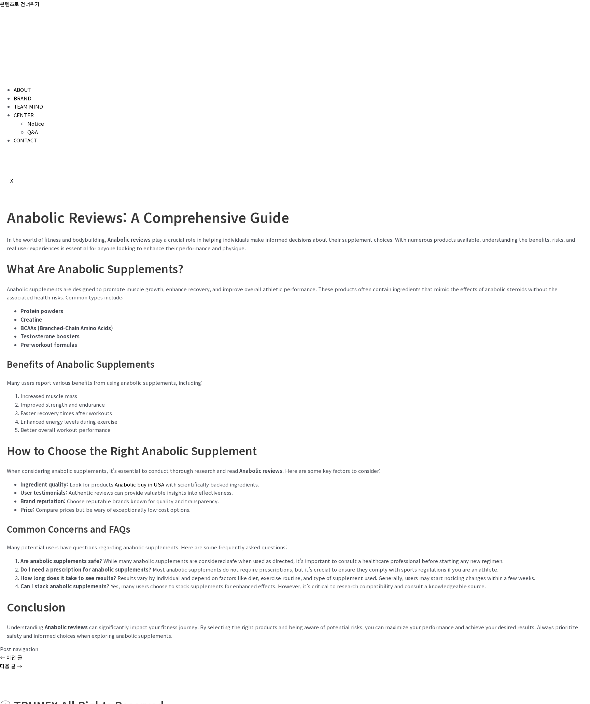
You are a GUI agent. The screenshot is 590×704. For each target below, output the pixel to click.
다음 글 (11, 666)
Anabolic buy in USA (139, 484)
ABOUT (22, 89)
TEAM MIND (28, 106)
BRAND (22, 98)
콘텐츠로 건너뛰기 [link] (20, 4)
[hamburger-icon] (10, 75)
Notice (35, 123)
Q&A (32, 132)
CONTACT (25, 140)
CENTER (24, 114)
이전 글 (11, 657)
